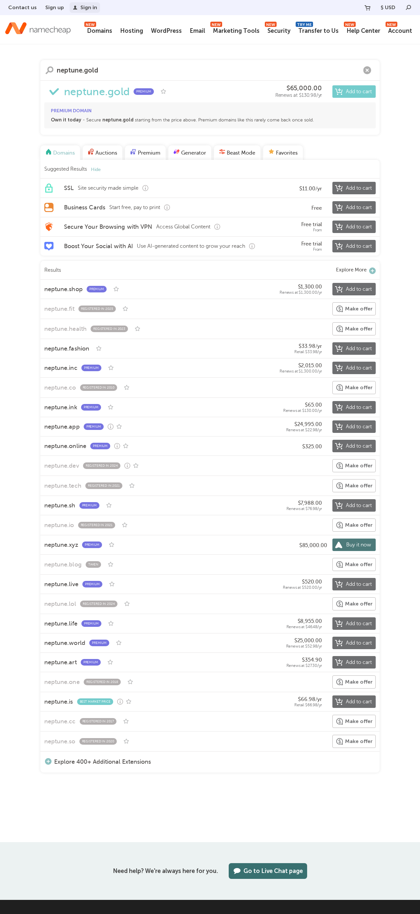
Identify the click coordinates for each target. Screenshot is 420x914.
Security (278, 30)
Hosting (131, 30)
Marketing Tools (236, 30)
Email (197, 30)
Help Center (362, 30)
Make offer (359, 309)
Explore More (351, 269)
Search (49, 70)
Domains (99, 30)
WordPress (166, 30)
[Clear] (367, 70)
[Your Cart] (367, 7)
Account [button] (399, 30)
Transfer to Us (318, 30)
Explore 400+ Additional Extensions (102, 761)
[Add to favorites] (163, 92)
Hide (96, 169)
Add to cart (359, 92)
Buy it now (358, 545)
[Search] (408, 7)
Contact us (22, 7)
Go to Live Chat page (273, 871)
